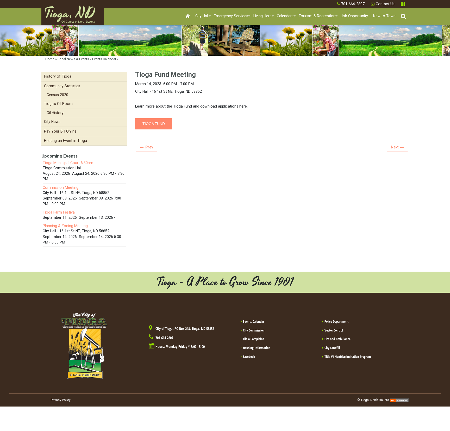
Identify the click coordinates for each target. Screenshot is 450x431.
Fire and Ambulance (337, 338)
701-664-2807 (353, 4)
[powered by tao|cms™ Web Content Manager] (399, 400)
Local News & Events (73, 59)
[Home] (188, 16)
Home (49, 59)
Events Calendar (104, 59)
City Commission (254, 330)
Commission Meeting (60, 187)
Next (394, 147)
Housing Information (256, 347)
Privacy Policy (61, 400)
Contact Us (385, 4)
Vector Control (333, 330)
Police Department (336, 321)
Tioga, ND (69, 16)
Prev (149, 147)
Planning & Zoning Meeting (65, 226)
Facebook (403, 4)
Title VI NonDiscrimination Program (347, 356)
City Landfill (332, 347)
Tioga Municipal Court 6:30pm (68, 163)
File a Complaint (253, 338)
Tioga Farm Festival (59, 212)
